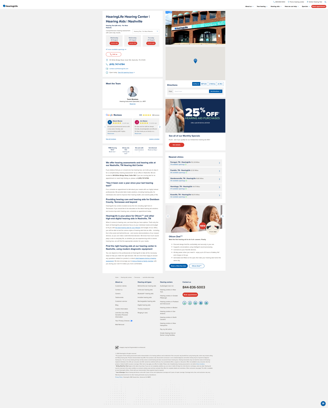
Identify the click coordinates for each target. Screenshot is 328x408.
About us (118, 282)
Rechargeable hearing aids (146, 301)
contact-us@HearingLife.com (118, 69)
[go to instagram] (201, 303)
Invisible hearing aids (145, 297)
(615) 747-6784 (117, 64)
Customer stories (121, 286)
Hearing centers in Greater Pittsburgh (169, 297)
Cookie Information (121, 309)
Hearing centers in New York (168, 291)
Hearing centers (166, 282)
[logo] (10, 6)
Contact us (118, 290)
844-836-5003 (194, 287)
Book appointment (318, 6)
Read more (111, 133)
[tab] (249, 6)
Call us (114, 54)
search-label (325, 2)
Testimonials (119, 297)
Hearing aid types (144, 282)
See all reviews (111, 139)
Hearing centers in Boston (168, 307)
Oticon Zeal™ (197, 266)
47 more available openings (115, 49)
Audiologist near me (166, 286)
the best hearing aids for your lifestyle (127, 228)
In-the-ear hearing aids (145, 290)
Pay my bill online (166, 329)
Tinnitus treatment (144, 309)
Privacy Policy (118, 377)
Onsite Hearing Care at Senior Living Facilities (167, 334)
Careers (118, 293)
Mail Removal (119, 324)
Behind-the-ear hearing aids (147, 286)
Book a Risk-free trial (178, 266)
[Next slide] (160, 127)
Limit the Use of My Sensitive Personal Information (121, 315)
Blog (116, 305)
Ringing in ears (143, 313)
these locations (201, 364)
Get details (176, 145)
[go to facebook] (190, 303)
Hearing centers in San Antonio (167, 312)
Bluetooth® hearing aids (145, 293)
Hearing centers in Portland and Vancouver (169, 302)
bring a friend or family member (142, 261)
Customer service (121, 301)
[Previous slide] (105, 127)
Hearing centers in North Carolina (168, 318)
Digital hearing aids (144, 305)
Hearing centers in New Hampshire (168, 324)
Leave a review (154, 139)
